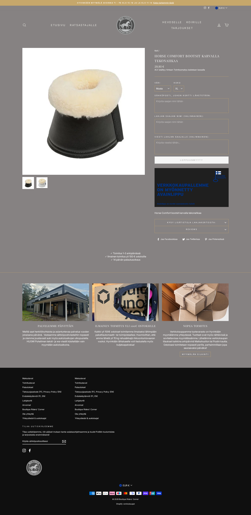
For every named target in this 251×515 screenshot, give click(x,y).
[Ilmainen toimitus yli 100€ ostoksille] (125, 302)
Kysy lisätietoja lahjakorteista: (191, 222)
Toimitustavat (28, 383)
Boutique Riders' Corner (33, 409)
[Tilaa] (64, 441)
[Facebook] (30, 450)
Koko (177, 83)
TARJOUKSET (182, 28)
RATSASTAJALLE (83, 25)
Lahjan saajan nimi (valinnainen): (179, 116)
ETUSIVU (58, 25)
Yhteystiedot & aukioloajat (34, 418)
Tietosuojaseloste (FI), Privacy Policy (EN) (41, 392)
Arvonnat (26, 405)
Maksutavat (27, 378)
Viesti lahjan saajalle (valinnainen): (182, 137)
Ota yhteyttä (28, 414)
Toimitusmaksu (181, 70)
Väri (157, 83)
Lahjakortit (27, 401)
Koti (156, 51)
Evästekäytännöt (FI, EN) (33, 396)
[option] (125, 2)
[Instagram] (24, 450)
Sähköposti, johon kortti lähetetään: (183, 95)
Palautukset (27, 387)
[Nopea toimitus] (195, 302)
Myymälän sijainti (195, 354)
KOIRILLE (194, 22)
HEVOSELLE (172, 22)
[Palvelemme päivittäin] (55, 302)
